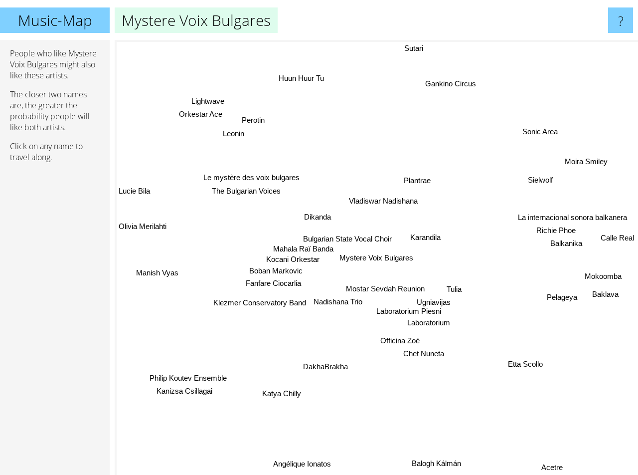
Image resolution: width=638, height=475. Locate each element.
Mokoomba (603, 277)
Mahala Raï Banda (303, 247)
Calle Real (617, 239)
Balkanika (566, 244)
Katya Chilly (284, 396)
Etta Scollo (526, 362)
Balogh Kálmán (436, 463)
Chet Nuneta (423, 353)
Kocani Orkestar (292, 258)
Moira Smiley (588, 164)
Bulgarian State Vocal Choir (347, 237)
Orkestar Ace (200, 114)
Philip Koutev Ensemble (187, 376)
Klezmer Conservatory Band (259, 302)
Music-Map (55, 20)
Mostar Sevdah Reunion (385, 287)
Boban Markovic (276, 269)
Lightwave (207, 101)
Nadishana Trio (338, 300)
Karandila (425, 237)
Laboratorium (428, 322)
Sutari (413, 48)
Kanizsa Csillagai (183, 389)
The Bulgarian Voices (245, 192)
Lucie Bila (134, 190)
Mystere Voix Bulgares (376, 257)
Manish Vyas (157, 271)
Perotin (252, 120)
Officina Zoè (400, 339)
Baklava (605, 294)
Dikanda (317, 217)
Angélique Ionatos (304, 465)
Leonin (232, 134)
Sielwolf (540, 181)
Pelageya (562, 298)
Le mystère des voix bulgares (249, 179)
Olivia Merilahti (142, 228)
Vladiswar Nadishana (381, 200)
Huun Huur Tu (302, 77)
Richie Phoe (556, 231)
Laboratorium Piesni (408, 310)
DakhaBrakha (326, 366)
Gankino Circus (451, 84)
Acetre (551, 468)
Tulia (454, 288)
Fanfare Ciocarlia (273, 282)
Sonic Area (540, 132)
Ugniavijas (434, 301)
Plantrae (415, 179)
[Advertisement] (55, 323)
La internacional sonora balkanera (572, 218)
